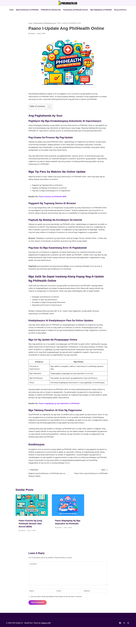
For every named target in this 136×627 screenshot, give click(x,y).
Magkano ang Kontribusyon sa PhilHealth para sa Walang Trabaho (46, 473)
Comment (33, 564)
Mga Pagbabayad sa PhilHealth (101, 10)
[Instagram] (128, 623)
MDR (64, 197)
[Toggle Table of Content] (48, 106)
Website (87, 591)
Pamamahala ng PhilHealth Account (75, 10)
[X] (124, 623)
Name (32, 591)
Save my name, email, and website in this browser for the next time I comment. (56, 596)
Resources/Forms (120, 10)
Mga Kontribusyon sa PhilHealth (27, 10)
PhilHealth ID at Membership (51, 10)
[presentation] (32, 505)
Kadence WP (46, 623)
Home (12, 10)
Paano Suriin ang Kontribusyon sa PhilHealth (91, 471)
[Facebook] (120, 623)
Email (59, 591)
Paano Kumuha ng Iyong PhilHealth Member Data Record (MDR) (30, 524)
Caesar (32, 33)
